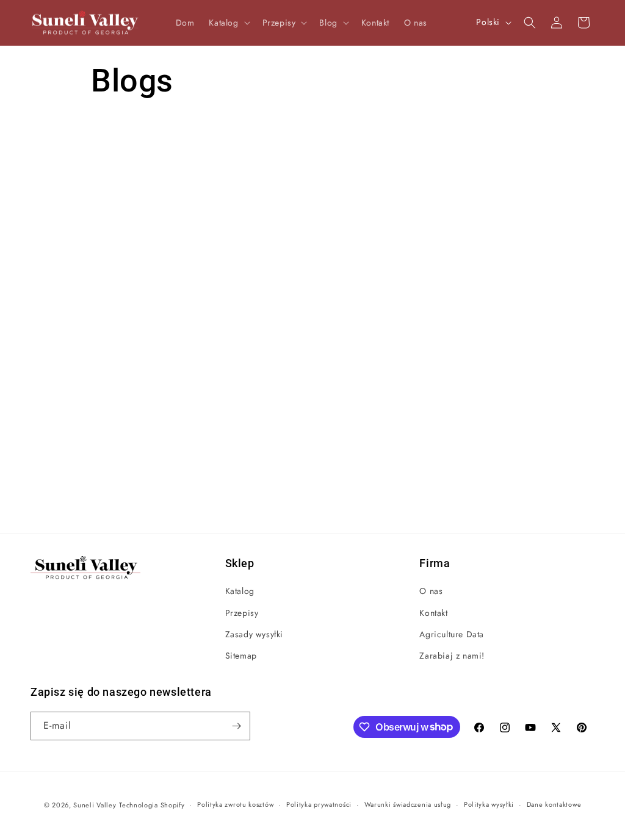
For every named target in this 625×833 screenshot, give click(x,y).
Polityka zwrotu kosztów (235, 804)
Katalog (240, 591)
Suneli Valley (94, 805)
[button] (228, 22)
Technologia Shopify (151, 805)
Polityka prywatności (319, 804)
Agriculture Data (451, 634)
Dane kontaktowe (554, 804)
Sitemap (241, 655)
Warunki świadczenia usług (408, 804)
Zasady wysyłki (254, 634)
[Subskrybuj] (236, 726)
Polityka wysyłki (489, 804)
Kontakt (433, 613)
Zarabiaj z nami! (452, 655)
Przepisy (242, 613)
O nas (431, 591)
